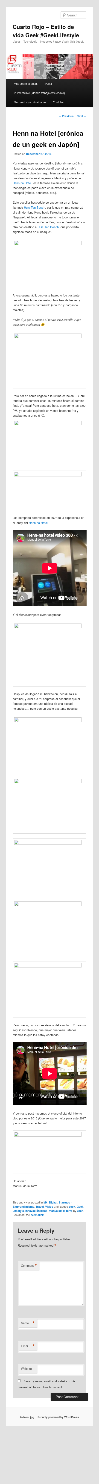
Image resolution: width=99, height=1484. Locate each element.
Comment (29, 1265)
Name (28, 1323)
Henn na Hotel (22, 183)
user (80, 1211)
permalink (37, 1215)
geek (72, 1206)
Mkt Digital (50, 1202)
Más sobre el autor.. (26, 83)
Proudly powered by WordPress (58, 1417)
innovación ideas (36, 1211)
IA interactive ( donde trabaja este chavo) (39, 93)
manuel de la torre (61, 1211)
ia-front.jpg (27, 1417)
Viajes (49, 1206)
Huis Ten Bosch (34, 207)
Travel (40, 1206)
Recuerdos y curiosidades (30, 102)
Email (28, 1346)
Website (26, 1368)
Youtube (58, 102)
